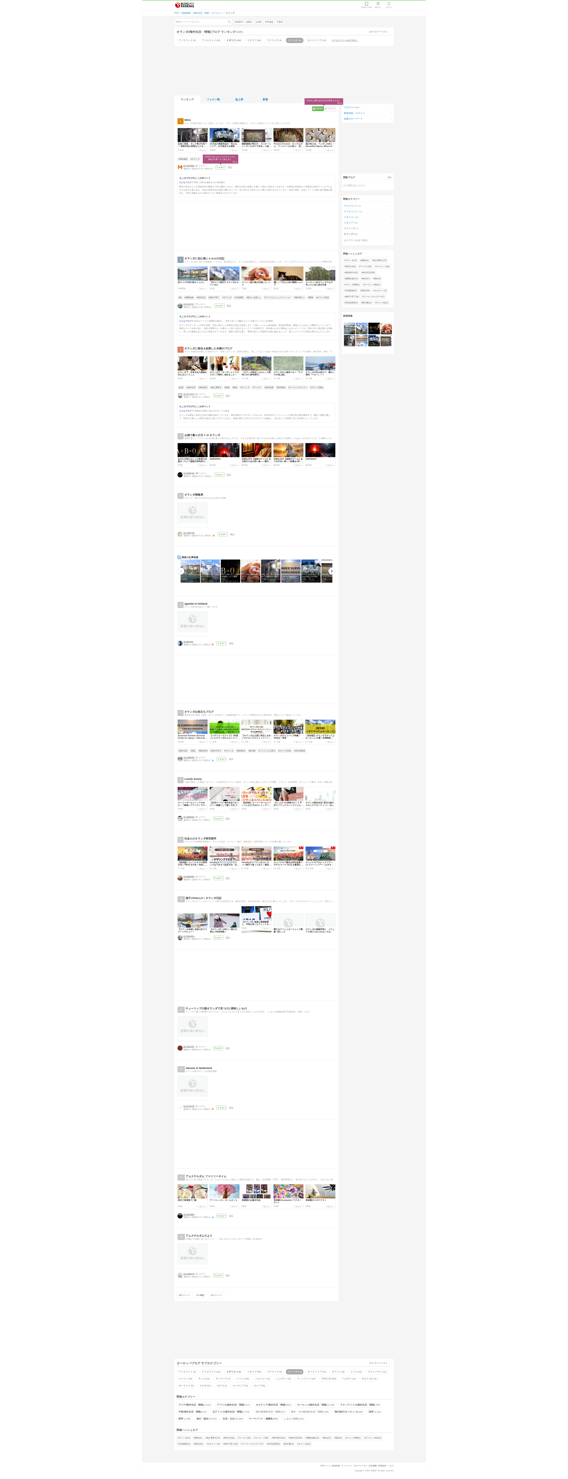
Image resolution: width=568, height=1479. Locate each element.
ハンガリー (283, 1378)
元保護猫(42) (351, 290)
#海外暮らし (299, 297)
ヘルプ (391, 1466)
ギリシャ (338, 1371)
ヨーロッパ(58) (382, 266)
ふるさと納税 (293, 1418)
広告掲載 (373, 1466)
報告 (230, 167)
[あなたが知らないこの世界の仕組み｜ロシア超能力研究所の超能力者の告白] (374, 328)
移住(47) (366, 278)
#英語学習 (203, 751)
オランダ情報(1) (353, 284)
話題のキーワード (353, 118)
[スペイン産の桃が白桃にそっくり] (386, 328)
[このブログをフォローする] (221, 167)
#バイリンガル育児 (266, 751)
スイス (355, 1371)
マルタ (205, 1385)
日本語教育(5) (352, 302)
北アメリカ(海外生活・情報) (231, 1411)
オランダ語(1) (382, 302)
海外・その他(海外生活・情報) (309, 1411)
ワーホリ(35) (366, 266)
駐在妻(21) (367, 302)
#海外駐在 (240, 751)
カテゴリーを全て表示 (355, 240)
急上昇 (239, 99)
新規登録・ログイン (354, 113)
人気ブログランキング (184, 5)
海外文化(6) (351, 266)
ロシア (259, 1385)
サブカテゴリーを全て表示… (345, 40)
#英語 (193, 751)
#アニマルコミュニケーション (277, 297)
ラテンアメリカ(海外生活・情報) (360, 1404)
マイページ (346, 1466)
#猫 (180, 297)
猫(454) (377, 278)
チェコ (203, 1378)
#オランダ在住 (322, 297)
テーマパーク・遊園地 (263, 1418)
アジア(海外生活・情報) (194, 1404)
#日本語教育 (299, 751)
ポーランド (186, 1385)
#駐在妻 (251, 751)
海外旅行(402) (352, 272)
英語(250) (365, 290)
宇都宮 (280, 22)
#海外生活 (201, 297)
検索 (230, 22)
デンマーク (223, 1378)
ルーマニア (240, 1385)
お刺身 (258, 22)
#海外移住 (280, 387)
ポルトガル (369, 1378)
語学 (374, 1411)
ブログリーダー (352, 107)
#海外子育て (214, 297)
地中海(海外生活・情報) (270, 1411)
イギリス (233, 40)
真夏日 (249, 22)
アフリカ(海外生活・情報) (233, 1404)
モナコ (221, 1385)
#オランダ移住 (316, 387)
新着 (265, 99)
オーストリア (316, 40)
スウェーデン (377, 1371)
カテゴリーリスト (378, 31)
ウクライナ (274, 40)
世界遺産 (269, 22)
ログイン (378, 7)
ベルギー (348, 1378)
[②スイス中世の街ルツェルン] (349, 328)
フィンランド (306, 1378)
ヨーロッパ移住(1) (372, 284)
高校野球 (238, 22)
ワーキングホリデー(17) (373, 296)
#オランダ (195, 159)
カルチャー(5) (380, 290)
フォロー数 (213, 99)
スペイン (185, 1378)
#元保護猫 (238, 297)
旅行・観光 (206, 1418)
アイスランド (187, 40)
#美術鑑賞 (183, 159)
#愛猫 (310, 297)
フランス (328, 1378)
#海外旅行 (203, 387)
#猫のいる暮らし (253, 297)
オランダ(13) (351, 260)
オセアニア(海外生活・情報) (273, 1404)
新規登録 (336, 1466)
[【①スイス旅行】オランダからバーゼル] (361, 328)
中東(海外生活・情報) (192, 1411)
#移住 (235, 387)
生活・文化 (232, 1418)
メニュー (389, 7)
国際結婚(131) (352, 278)
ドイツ (242, 1378)
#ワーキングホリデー (297, 387)
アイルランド (211, 40)
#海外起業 (268, 387)
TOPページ (325, 1466)
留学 (184, 1418)
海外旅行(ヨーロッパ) (348, 1411)
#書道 (226, 387)
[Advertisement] (284, 70)
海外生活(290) (368, 272)
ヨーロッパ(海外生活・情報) (315, 1404)
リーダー (366, 7)
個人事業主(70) (380, 260)
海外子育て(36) (352, 296)
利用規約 (382, 1466)
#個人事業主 (215, 387)
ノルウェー (262, 1378)
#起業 (181, 387)
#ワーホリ (257, 387)
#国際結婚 (189, 297)
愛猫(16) (365, 260)
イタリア (253, 40)
